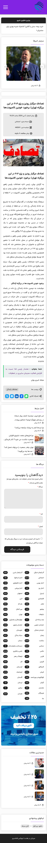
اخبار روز (35, 588)
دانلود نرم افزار (37, 826)
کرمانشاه (13, 672)
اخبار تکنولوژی (13, 583)
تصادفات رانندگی (12, 389)
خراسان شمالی (35, 630)
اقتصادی (34, 598)
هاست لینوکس (23, 838)
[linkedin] (17, 396)
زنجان (35, 635)
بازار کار (13, 604)
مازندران (35, 688)
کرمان (34, 672)
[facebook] (22, 396)
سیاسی (34, 646)
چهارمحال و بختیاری (13, 619)
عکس (35, 651)
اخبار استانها (13, 577)
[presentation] (42, 66)
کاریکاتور (35, 667)
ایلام (35, 604)
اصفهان (13, 593)
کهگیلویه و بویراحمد (35, 677)
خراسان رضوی (13, 625)
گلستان (13, 677)
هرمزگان (35, 693)
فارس (35, 656)
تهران (13, 614)
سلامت (34, 640)
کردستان (13, 667)
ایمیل (40, 526)
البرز (13, 598)
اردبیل (35, 593)
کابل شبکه (25, 826)
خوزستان (13, 630)
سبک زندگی (13, 635)
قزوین (35, 661)
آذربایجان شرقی (35, 572)
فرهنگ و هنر (13, 656)
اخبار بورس (35, 583)
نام (41, 514)
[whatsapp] (26, 396)
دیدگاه (40, 487)
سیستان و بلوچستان (13, 646)
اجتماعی (17, 121)
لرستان (13, 682)
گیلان (35, 682)
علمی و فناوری (13, 651)
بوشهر (35, 609)
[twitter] (7, 396)
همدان (13, 693)
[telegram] (12, 396)
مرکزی (13, 688)
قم (13, 661)
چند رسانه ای (35, 619)
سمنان (13, 640)
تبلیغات (35, 614)
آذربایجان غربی (13, 572)
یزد (35, 698)
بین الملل (12, 609)
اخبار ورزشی (12, 588)
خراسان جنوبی (35, 625)
